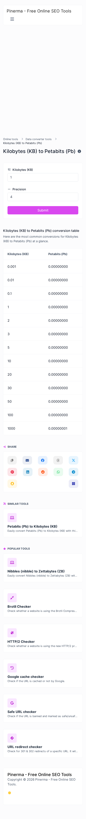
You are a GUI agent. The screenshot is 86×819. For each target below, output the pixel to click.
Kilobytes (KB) (22, 169)
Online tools (10, 139)
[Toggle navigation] (12, 19)
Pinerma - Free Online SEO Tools (39, 11)
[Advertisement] (43, 81)
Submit (43, 210)
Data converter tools (39, 139)
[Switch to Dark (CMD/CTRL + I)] (9, 793)
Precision (19, 189)
